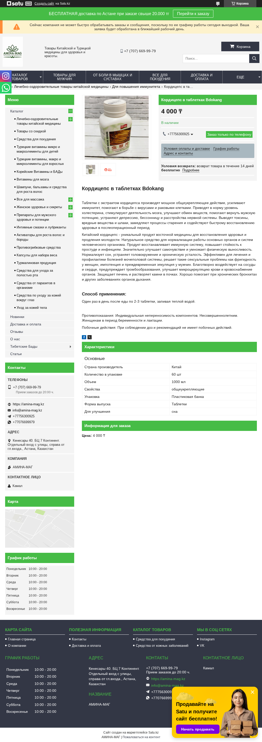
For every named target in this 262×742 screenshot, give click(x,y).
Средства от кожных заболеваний (162, 646)
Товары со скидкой (31, 131)
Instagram (207, 639)
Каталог (16, 111)
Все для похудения (160, 77)
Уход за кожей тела (32, 308)
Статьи (16, 354)
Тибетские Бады (23, 346)
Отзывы (16, 332)
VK (202, 646)
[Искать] (254, 58)
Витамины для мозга (33, 179)
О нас (15, 339)
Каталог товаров (20, 77)
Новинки (17, 317)
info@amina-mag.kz (27, 410)
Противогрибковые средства (39, 247)
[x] (90, 338)
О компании (17, 646)
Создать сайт (44, 3)
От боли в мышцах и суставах (112, 77)
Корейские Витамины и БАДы (39, 172)
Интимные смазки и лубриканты (41, 227)
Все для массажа (30, 199)
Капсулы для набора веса (37, 255)
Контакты (79, 639)
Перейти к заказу (193, 14)
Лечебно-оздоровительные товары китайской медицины (61, 86)
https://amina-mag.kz (28, 404)
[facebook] (84, 338)
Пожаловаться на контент (141, 737)
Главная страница (22, 639)
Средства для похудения (36, 139)
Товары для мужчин (64, 77)
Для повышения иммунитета (136, 86)
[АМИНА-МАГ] (13, 65)
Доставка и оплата (201, 77)
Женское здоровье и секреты (39, 207)
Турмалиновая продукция (36, 263)
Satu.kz (153, 732)
